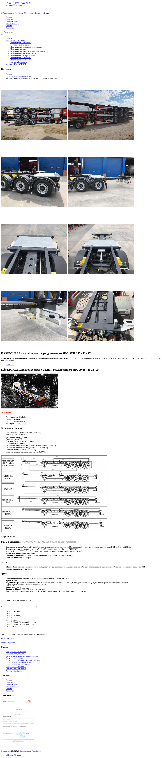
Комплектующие (12, 24)
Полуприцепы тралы (18, 49)
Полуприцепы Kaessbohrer (30, 751)
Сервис (9, 26)
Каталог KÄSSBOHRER (16, 41)
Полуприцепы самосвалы (20, 43)
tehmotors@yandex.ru (14, 5)
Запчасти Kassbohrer (18, 62)
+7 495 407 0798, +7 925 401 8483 (19, 3)
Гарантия (9, 19)
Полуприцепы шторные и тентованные (26, 47)
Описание (10, 365)
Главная (9, 17)
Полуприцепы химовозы (20, 60)
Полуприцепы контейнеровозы (23, 53)
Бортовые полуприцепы (20, 45)
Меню (3, 34)
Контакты (10, 28)
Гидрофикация (12, 21)
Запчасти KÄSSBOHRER (16, 64)
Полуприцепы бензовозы (20, 58)
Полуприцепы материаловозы (22, 56)
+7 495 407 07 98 (7, 638)
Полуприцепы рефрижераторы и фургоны (27, 51)
